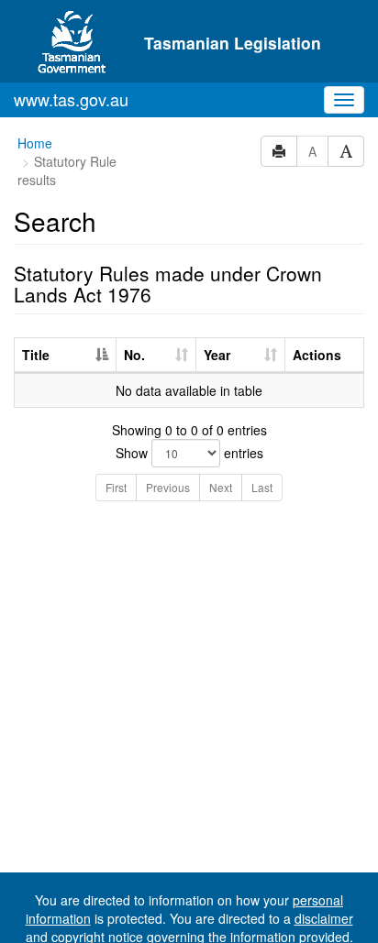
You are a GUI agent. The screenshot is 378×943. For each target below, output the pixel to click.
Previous (168, 487)
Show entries (189, 453)
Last (261, 487)
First (116, 487)
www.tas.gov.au (71, 99)
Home (34, 143)
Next (220, 487)
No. (134, 354)
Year (217, 354)
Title (36, 354)
